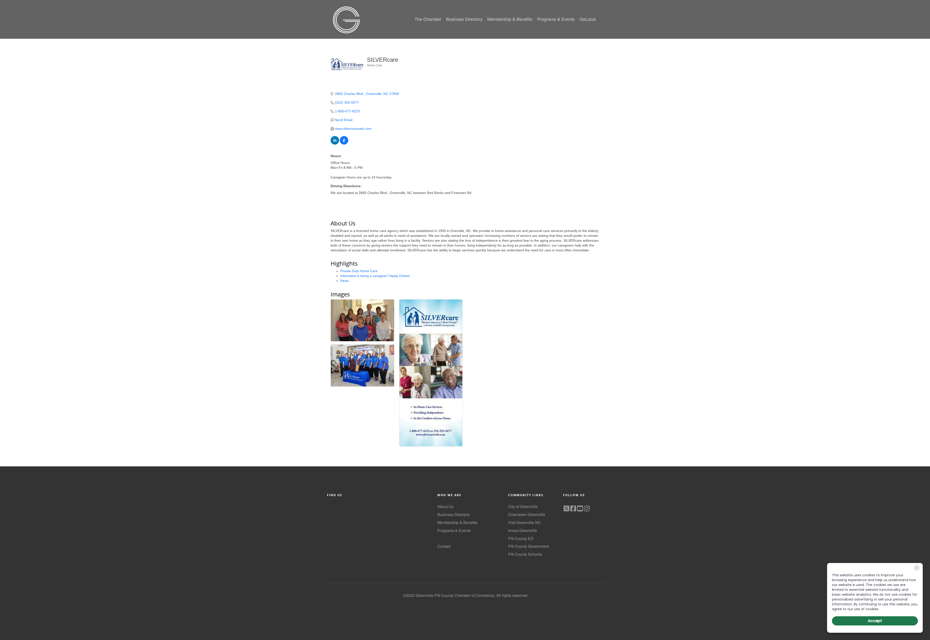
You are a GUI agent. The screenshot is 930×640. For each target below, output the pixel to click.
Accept (875, 621)
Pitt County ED (521, 538)
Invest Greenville (522, 530)
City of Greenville (523, 506)
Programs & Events (454, 530)
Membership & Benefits (457, 522)
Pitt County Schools (525, 554)
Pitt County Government (528, 546)
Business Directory (453, 514)
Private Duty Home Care (359, 271)
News (344, 281)
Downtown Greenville (526, 514)
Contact (444, 546)
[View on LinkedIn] (335, 143)
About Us (445, 506)
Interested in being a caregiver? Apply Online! (375, 276)
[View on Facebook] (344, 143)
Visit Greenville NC (524, 522)
